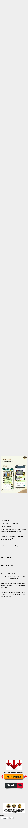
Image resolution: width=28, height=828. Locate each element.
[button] (2, 474)
